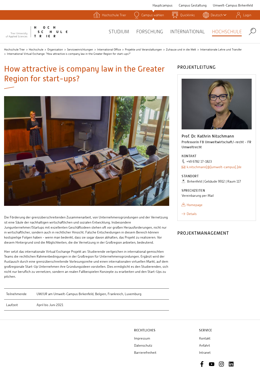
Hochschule (227, 31)
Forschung (149, 31)
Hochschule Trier (14, 49)
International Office (109, 49)
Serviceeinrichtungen (80, 49)
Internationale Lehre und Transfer (221, 49)
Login (247, 15)
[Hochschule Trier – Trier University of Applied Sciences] (36, 31)
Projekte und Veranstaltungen (143, 49)
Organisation (55, 49)
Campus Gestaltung (193, 5)
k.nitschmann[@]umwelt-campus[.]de (214, 167)
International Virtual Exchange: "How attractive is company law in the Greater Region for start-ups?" (69, 53)
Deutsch (217, 15)
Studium (119, 31)
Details (192, 214)
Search (252, 31)
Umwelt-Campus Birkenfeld (233, 5)
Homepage (195, 205)
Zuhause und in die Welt (181, 49)
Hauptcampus (162, 5)
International (187, 31)
